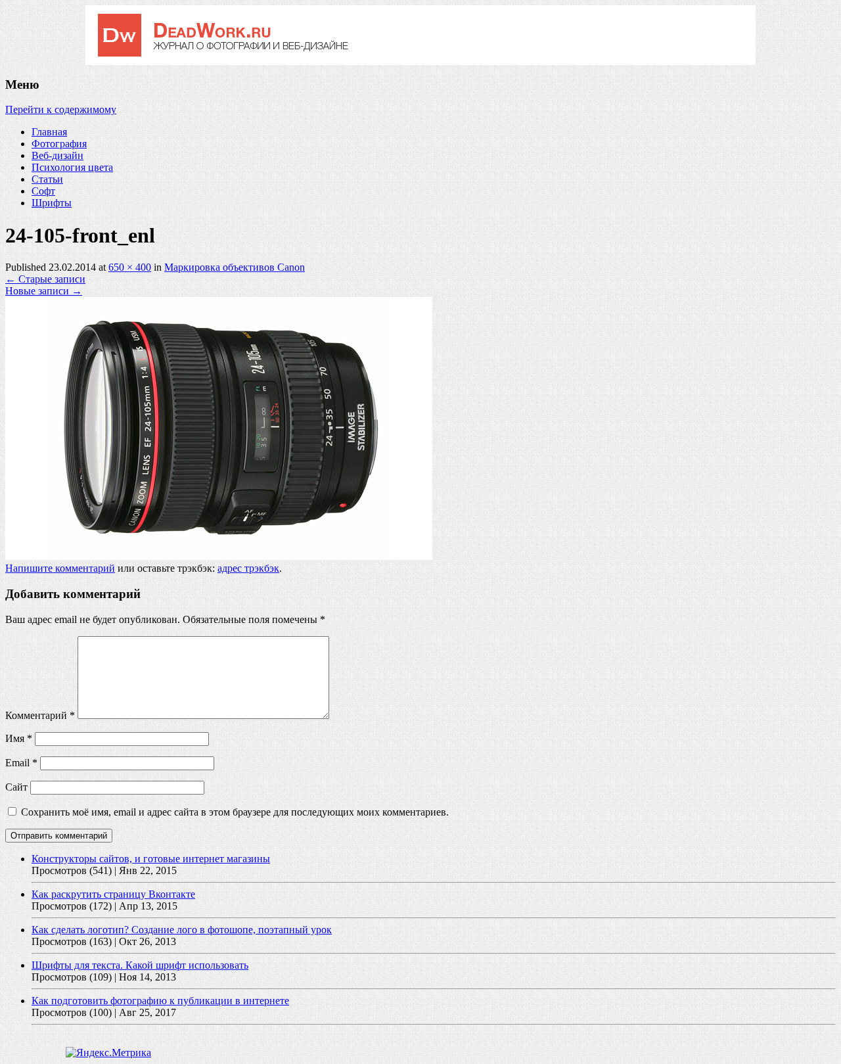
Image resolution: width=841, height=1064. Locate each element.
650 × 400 (129, 267)
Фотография (59, 143)
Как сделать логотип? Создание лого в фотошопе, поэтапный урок (182, 929)
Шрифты (52, 202)
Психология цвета (72, 167)
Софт (43, 191)
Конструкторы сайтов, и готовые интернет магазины (151, 858)
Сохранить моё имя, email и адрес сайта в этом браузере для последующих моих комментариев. (235, 812)
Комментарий (40, 715)
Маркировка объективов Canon (234, 267)
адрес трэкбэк (248, 568)
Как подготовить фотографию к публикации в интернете (160, 1000)
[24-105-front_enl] (218, 556)
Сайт (16, 787)
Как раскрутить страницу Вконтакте (113, 894)
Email (21, 762)
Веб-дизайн (57, 155)
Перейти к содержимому (60, 109)
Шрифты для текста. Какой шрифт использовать (140, 965)
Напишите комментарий (60, 568)
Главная (49, 131)
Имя (18, 738)
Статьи (47, 179)
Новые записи (43, 290)
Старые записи (45, 279)
